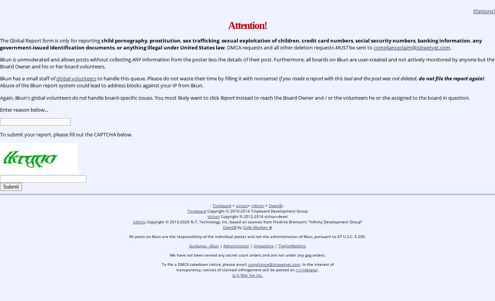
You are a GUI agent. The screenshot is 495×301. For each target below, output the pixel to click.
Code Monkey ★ (257, 227)
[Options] (484, 11)
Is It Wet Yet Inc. (247, 275)
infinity (257, 205)
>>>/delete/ (307, 269)
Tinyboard (222, 205)
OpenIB (275, 205)
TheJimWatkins (292, 245)
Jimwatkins (264, 245)
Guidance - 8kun (204, 245)
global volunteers (76, 78)
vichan (242, 205)
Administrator (236, 245)
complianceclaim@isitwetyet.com (412, 47)
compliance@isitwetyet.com (274, 264)
